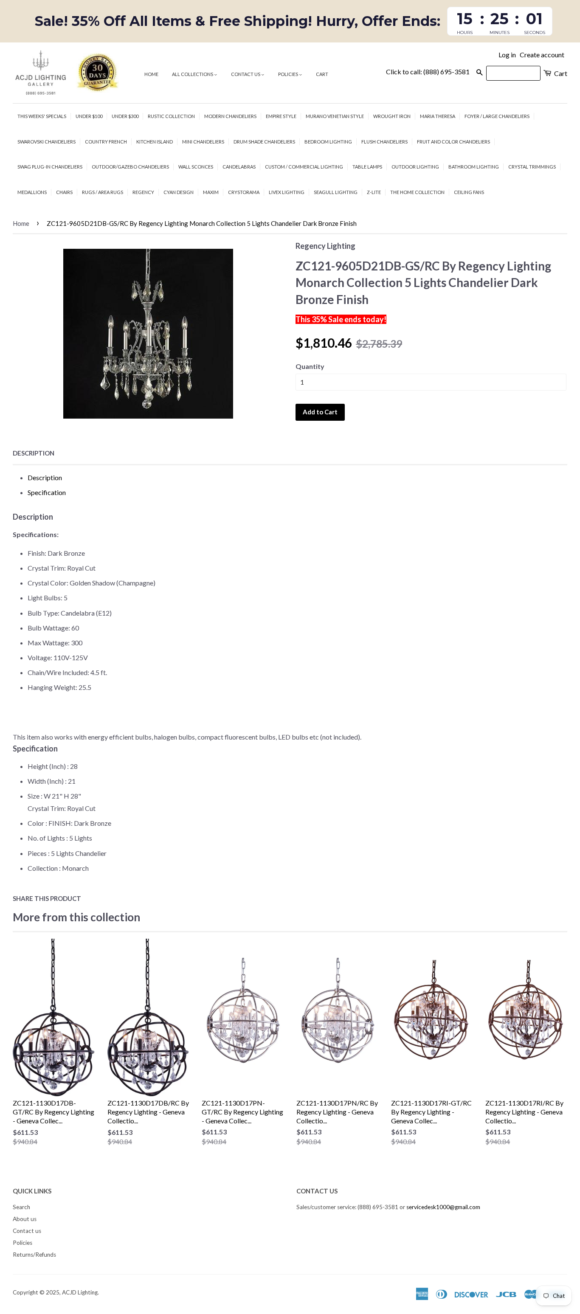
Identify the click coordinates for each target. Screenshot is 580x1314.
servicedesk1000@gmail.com (443, 1207)
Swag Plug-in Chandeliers (49, 166)
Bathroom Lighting (473, 166)
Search (21, 1207)
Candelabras (239, 166)
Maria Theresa (437, 116)
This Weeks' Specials (41, 116)
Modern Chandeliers (230, 116)
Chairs (64, 192)
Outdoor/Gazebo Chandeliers (130, 166)
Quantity (310, 366)
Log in (507, 55)
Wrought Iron (392, 116)
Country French (106, 141)
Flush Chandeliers (384, 141)
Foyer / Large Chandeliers (497, 116)
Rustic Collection (171, 116)
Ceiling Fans (469, 192)
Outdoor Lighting (415, 166)
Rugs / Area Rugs (102, 192)
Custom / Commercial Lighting (304, 166)
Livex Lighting (286, 192)
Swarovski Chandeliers (46, 141)
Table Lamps (367, 166)
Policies (288, 74)
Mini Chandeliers (203, 141)
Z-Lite (374, 192)
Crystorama (243, 192)
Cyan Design (178, 192)
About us (25, 1219)
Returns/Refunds (34, 1254)
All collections (193, 74)
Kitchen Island (154, 141)
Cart (322, 74)
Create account (542, 55)
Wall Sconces (195, 166)
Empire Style (281, 116)
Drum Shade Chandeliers (264, 141)
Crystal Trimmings (532, 166)
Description (33, 453)
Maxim (211, 192)
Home (151, 74)
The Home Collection (417, 192)
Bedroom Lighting (328, 141)
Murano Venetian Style (335, 116)
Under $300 (125, 116)
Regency (143, 192)
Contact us (246, 74)
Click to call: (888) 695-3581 (428, 72)
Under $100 (89, 116)
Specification (47, 492)
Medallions (32, 192)
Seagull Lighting (336, 192)
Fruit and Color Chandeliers (453, 141)
